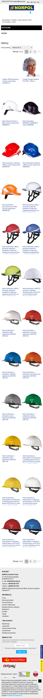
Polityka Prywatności (14, 695)
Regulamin (5, 609)
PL (28, 2)
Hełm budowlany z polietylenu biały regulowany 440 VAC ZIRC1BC (9, 333)
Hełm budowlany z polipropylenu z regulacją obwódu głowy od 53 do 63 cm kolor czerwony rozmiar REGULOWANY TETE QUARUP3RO (11, 544)
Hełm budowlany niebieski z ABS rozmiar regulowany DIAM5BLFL (31, 165)
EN (31, 2)
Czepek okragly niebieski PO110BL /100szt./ (31, 80)
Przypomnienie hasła (9, 628)
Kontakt (4, 611)
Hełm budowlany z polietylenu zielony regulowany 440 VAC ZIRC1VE (29, 417)
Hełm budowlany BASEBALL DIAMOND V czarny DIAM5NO (30, 123)
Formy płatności (7, 602)
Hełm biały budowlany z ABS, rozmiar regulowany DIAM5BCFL (10, 123)
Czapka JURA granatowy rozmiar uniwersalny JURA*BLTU (10, 81)
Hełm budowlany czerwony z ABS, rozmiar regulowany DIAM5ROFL (11, 165)
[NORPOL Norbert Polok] (21, 7)
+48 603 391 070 (13, 586)
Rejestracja (5, 624)
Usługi (4, 614)
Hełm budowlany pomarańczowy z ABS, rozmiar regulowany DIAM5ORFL (9, 207)
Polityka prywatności (9, 633)
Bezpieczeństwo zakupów (11, 607)
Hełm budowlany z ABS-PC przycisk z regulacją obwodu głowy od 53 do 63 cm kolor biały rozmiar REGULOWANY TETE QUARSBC (31, 293)
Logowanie (5, 626)
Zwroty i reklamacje (8, 605)
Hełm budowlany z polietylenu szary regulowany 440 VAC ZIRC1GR (9, 417)
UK (38, 2)
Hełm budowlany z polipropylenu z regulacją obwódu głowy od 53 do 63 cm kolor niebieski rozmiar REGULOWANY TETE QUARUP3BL (31, 544)
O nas (4, 598)
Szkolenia (5, 616)
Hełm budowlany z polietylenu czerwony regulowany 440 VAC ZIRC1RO (30, 333)
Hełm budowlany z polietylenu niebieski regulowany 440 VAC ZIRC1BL (9, 375)
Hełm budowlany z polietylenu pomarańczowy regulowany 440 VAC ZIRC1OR (31, 375)
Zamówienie (6, 630)
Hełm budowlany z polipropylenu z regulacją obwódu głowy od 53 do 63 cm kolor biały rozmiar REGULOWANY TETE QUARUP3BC (31, 502)
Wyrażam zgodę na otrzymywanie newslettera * (21, 648)
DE (35, 2)
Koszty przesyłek (7, 600)
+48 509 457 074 (13, 583)
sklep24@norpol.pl (13, 581)
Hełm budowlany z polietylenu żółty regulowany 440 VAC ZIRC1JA (9, 458)
